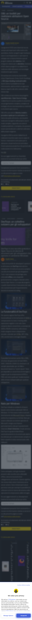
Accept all (24, 615)
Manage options (8, 615)
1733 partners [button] (12, 599)
